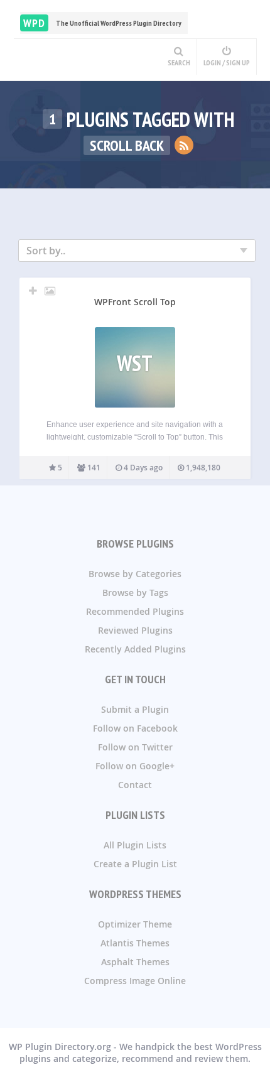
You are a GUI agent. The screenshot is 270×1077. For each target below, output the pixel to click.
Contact (135, 785)
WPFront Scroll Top (135, 302)
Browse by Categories (135, 574)
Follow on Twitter (135, 747)
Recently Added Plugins (135, 649)
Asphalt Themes (135, 962)
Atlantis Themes (135, 943)
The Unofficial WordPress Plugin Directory (102, 23)
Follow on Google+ (135, 766)
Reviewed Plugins (135, 630)
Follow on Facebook (135, 728)
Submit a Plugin (135, 709)
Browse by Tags (135, 592)
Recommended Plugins (135, 611)
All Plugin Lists (135, 845)
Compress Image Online (135, 981)
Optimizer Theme (135, 924)
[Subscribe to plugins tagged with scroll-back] (184, 145)
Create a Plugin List (135, 864)
